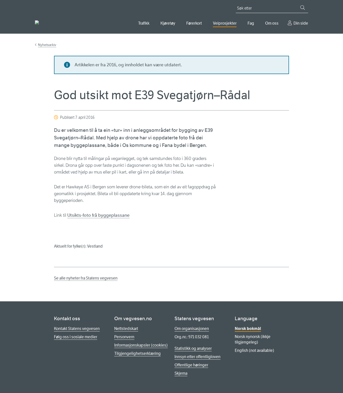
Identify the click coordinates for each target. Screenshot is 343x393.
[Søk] (302, 7)
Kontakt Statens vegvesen (77, 328)
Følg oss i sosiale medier (75, 336)
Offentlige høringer (191, 365)
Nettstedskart (126, 328)
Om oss (271, 23)
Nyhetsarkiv (47, 44)
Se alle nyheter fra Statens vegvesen (86, 278)
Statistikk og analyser (193, 348)
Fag (251, 23)
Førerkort (194, 23)
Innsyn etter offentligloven (197, 356)
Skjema (181, 373)
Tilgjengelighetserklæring (137, 353)
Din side (301, 23)
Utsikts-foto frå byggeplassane (98, 215)
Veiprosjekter (225, 23)
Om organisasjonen (192, 328)
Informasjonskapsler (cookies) (141, 345)
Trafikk (143, 23)
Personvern (124, 336)
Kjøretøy (167, 23)
